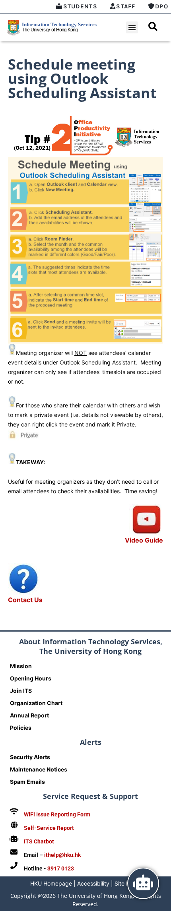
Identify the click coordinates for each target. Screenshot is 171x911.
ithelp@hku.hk (62, 855)
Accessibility (93, 883)
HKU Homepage (51, 883)
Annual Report (29, 715)
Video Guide (144, 540)
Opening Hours (30, 678)
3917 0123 (60, 868)
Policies (20, 727)
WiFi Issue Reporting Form (57, 814)
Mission (21, 666)
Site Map (126, 883)
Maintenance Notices (38, 769)
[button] (132, 27)
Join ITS (21, 690)
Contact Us (25, 600)
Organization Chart (36, 703)
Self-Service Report (49, 828)
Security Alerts (30, 757)
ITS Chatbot (39, 841)
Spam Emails (27, 781)
